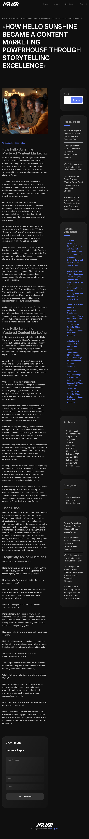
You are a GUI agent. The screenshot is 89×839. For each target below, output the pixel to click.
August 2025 (71, 437)
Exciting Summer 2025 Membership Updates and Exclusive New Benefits (72, 152)
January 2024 (72, 463)
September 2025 (73, 434)
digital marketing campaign (73, 498)
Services (69, 4)
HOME (4, 18)
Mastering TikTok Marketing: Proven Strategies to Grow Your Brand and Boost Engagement (72, 203)
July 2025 (70, 439)
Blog (23, 143)
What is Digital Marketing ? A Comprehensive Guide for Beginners (74, 360)
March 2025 (71, 451)
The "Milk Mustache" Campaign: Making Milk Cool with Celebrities (74, 246)
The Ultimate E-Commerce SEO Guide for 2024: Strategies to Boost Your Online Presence (75, 327)
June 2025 (71, 442)
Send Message (25, 796)
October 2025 (72, 431)
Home (45, 4)
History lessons (73, 503)
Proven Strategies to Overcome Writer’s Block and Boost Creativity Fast (73, 134)
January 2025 (72, 457)
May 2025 (70, 445)
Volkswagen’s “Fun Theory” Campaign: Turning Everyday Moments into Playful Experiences (75, 276)
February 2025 (72, 454)
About (57, 4)
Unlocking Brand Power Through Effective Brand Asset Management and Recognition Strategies (73, 183)
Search (66, 94)
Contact (83, 4)
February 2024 (72, 460)
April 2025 (70, 448)
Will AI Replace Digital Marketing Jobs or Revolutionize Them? (73, 167)
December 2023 (73, 466)
